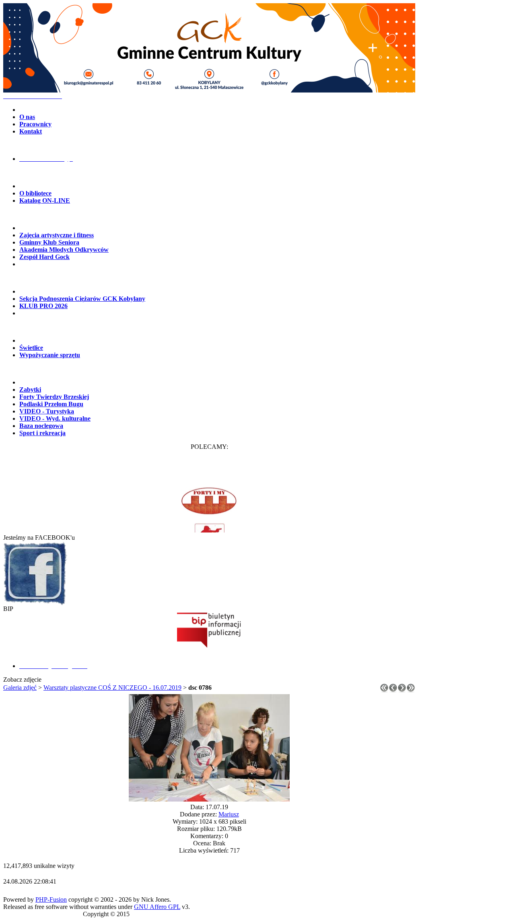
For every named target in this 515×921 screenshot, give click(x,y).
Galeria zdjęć (20, 687)
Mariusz (228, 814)
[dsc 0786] (209, 799)
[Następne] (402, 690)
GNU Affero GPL (157, 906)
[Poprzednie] (393, 690)
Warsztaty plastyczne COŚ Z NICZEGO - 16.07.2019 (112, 687)
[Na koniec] (410, 690)
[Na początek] (384, 690)
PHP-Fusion (51, 899)
